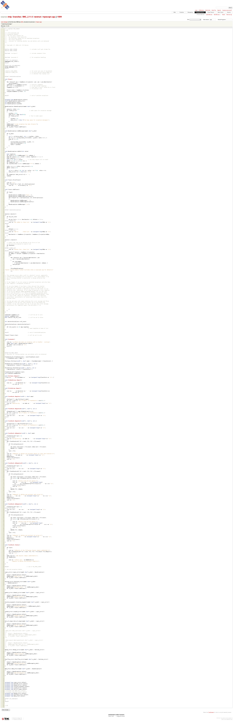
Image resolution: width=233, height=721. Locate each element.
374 (3, 536)
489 (3, 693)
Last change (4, 22)
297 (3, 431)
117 (3, 186)
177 (3, 268)
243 (3, 358)
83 (3, 140)
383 (3, 548)
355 (3, 510)
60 (3, 109)
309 (3, 448)
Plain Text (111, 716)
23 (3, 58)
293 (3, 426)
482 (3, 683)
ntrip (10, 17)
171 (3, 260)
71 (3, 124)
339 (3, 489)
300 (3, 435)
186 (3, 280)
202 (3, 302)
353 (3, 508)
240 (3, 354)
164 (3, 250)
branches (17, 17)
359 (3, 516)
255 (3, 374)
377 (3, 540)
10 (3, 41)
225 (3, 333)
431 (3, 614)
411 (3, 587)
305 (3, 442)
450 (3, 640)
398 (3, 569)
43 (3, 86)
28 (3, 65)
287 (3, 418)
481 (3, 682)
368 (3, 528)
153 (3, 235)
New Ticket (220, 12)
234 (3, 346)
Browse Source (200, 12)
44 (3, 87)
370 (3, 531)
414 (3, 591)
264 (3, 386)
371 (3, 532)
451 (3, 641)
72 (3, 125)
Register (219, 10)
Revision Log (229, 14)
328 (3, 474)
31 (3, 69)
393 (3, 562)
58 (3, 106)
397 (3, 567)
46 (3, 90)
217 (3, 322)
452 (3, 642)
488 (3, 691)
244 (3, 359)
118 (3, 188)
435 (3, 619)
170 (3, 258)
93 (3, 154)
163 (3, 249)
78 (3, 133)
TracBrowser (211, 712)
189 (3, 284)
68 (3, 120)
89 (3, 148)
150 (3, 231)
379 (3, 543)
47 (3, 91)
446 (3, 634)
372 (3, 534)
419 (3, 597)
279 (3, 407)
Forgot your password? (227, 10)
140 (3, 218)
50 (3, 95)
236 (3, 348)
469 (3, 666)
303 (3, 440)
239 (3, 352)
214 (3, 318)
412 (3, 588)
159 (3, 243)
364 (3, 523)
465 (3, 660)
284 (3, 414)
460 (3, 653)
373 (3, 535)
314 (3, 454)
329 (3, 475)
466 (3, 661)
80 (3, 136)
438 (3, 623)
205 (3, 306)
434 (3, 618)
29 (3, 66)
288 (3, 419)
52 (3, 98)
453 (3, 644)
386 (3, 553)
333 (3, 480)
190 (3, 286)
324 (3, 468)
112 (3, 179)
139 (3, 216)
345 (3, 497)
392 (3, 561)
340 (3, 490)
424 (3, 604)
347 (3, 499)
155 (3, 238)
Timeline (181, 12)
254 (3, 373)
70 (3, 122)
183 (3, 276)
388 (3, 555)
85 (3, 143)
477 (3, 676)
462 (3, 656)
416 (3, 593)
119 (3, 189)
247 (3, 363)
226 (3, 335)
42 (3, 84)
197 (3, 295)
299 (3, 434)
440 (3, 626)
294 (3, 427)
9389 (60, 17)
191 (3, 287)
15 (3, 47)
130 (3, 204)
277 (3, 404)
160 (3, 245)
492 (3, 697)
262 (3, 384)
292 (3, 425)
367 (3, 527)
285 (3, 415)
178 (3, 269)
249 (3, 366)
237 (3, 350)
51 (3, 96)
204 (3, 305)
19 (3, 53)
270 (3, 395)
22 (3, 57)
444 (3, 631)
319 (3, 461)
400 (3, 572)
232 (3, 343)
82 (3, 139)
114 (3, 182)
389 (3, 557)
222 (3, 329)
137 (3, 214)
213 (3, 317)
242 (3, 356)
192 (3, 288)
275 (3, 401)
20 (3, 54)
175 (3, 265)
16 (3, 49)
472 (3, 670)
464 (3, 659)
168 (3, 256)
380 (3, 544)
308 (3, 446)
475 (3, 674)
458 (3, 651)
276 (3, 403)
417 (3, 595)
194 (3, 291)
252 (3, 370)
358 (3, 514)
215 (3, 320)
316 (3, 457)
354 (3, 509)
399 (3, 570)
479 (3, 679)
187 (3, 282)
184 (3, 277)
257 (3, 377)
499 (3, 706)
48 (3, 92)
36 (3, 76)
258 (3, 378)
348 (3, 501)
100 (3, 163)
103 (3, 167)
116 (3, 185)
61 (3, 110)
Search (229, 12)
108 (3, 174)
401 (3, 573)
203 (3, 303)
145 (3, 224)
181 (3, 273)
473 (3, 671)
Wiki (175, 12)
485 (3, 687)
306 (3, 444)
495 (3, 701)
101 (3, 164)
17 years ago (38, 22)
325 (3, 469)
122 (3, 193)
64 (3, 114)
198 (3, 297)
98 (3, 160)
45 (3, 88)
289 (3, 420)
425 (3, 606)
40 (3, 81)
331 (3, 478)
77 (3, 132)
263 (3, 385)
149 (3, 230)
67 (3, 118)
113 (3, 181)
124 (3, 196)
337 (3, 486)
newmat (37, 17)
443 (3, 630)
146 (3, 226)
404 (3, 577)
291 (3, 423)
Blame (223, 14)
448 (3, 637)
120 (3, 190)
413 (3, 589)
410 (3, 585)
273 (3, 399)
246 (3, 362)
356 (3, 512)
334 (3, 482)
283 (3, 412)
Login (196, 10)
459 (3, 652)
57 (3, 105)
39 (3, 80)
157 (3, 241)
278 (3, 405)
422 (3, 602)
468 (3, 664)
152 (3, 234)
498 (3, 705)
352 (3, 506)
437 (3, 622)
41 (3, 83)
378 (3, 542)
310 (3, 449)
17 (3, 50)
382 (3, 547)
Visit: (188, 19)
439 (3, 625)
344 (3, 495)
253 (3, 371)
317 (3, 459)
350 (3, 504)
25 (3, 61)
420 (3, 599)
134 (3, 209)
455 (3, 647)
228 (3, 337)
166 (3, 253)
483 (3, 685)
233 (3, 344)
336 (3, 484)
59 (3, 107)
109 (3, 175)
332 (3, 479)
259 (3, 380)
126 (3, 199)
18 (3, 51)
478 (3, 678)
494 (3, 700)
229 (3, 339)
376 (3, 539)
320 (3, 463)
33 (3, 72)
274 (3, 400)
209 (3, 312)
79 (3, 134)
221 (3, 328)
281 (3, 410)
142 (3, 220)
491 (3, 696)
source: (4, 17)
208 (3, 310)
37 (3, 77)
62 (3, 111)
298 (3, 433)
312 (3, 452)
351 (3, 505)
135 (3, 211)
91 (3, 151)
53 (3, 99)
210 (3, 313)
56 (3, 103)
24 (3, 60)
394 (3, 563)
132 (3, 207)
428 (3, 610)
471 (3, 668)
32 (3, 70)
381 (3, 546)
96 (3, 158)
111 (3, 178)
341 (3, 491)
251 (3, 369)
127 (3, 200)
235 (3, 347)
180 (3, 272)
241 (3, 355)
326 (3, 471)
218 (3, 324)
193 (3, 290)
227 (3, 336)
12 (3, 43)
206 (3, 307)
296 (3, 430)
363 (3, 521)
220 (3, 327)
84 (3, 141)
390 (3, 558)
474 (3, 672)
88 (3, 147)
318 (3, 460)
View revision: (206, 19)
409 (3, 584)
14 (3, 46)
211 (3, 314)
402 (3, 574)
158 (3, 242)
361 (3, 518)
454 (3, 645)
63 (3, 113)
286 (3, 416)
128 (3, 201)
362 (3, 520)
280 (3, 408)
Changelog (190, 12)
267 (3, 390)
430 (3, 612)
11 (3, 42)
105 (3, 170)
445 (3, 633)
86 (3, 144)
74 (3, 128)
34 (3, 73)
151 (3, 233)
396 (3, 566)
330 (3, 476)
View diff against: (222, 19)
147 (3, 227)
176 (3, 267)
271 (3, 396)
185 (3, 279)
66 (3, 117)
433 (3, 617)
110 (3, 177)
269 (3, 393)
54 (3, 100)
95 (3, 156)
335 (3, 483)
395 (3, 565)
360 (3, 517)
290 (3, 422)
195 (3, 292)
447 (3, 636)
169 (3, 257)
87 (3, 145)
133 (3, 208)
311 (3, 450)
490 (3, 694)
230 (3, 340)
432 (3, 615)
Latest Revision (209, 14)
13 (3, 45)
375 (3, 538)
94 (3, 155)
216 (3, 321)
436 (3, 621)
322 (3, 465)
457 (3, 649)
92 (3, 152)
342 (3, 493)
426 (3, 607)
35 (3, 75)
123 (3, 194)
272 (3, 397)
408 (3, 583)
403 (3, 576)
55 (3, 102)
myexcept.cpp (49, 17)
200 (3, 299)
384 (3, 550)
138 (3, 215)
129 (3, 203)
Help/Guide (207, 10)
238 (3, 351)
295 (3, 429)
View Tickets (211, 12)
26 (3, 62)
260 (3, 381)
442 (3, 629)
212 (3, 316)
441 (3, 627)
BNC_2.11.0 (28, 17)
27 (3, 64)
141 (3, 219)
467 (3, 663)
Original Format (121, 716)
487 (3, 690)
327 (3, 472)
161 (3, 246)
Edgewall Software (18, 719)
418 (3, 596)
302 (3, 438)
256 (3, 376)
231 (3, 341)
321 (3, 464)
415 (3, 592)
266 (3, 389)
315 (3, 456)
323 (3, 467)
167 (3, 254)
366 (3, 525)
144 (3, 223)
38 (3, 79)
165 (3, 252)
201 (3, 301)
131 (3, 205)
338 (3, 487)
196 (3, 294)
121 (3, 192)
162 (3, 247)
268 (3, 392)
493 (3, 698)
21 (3, 56)
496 (3, 702)
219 (3, 325)
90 (3, 150)
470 (3, 667)
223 (3, 331)
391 (3, 559)
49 (3, 94)
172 (3, 261)
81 (3, 137)
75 (3, 129)
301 (3, 437)
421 (3, 600)
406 (3, 580)
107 (3, 173)
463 (3, 657)
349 (3, 502)
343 (3, 494)
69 (3, 121)
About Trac (214, 10)
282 (3, 411)
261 (3, 382)
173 (3, 263)
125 (3, 197)
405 (3, 578)
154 (3, 237)
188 (3, 283)
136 (3, 212)
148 (3, 228)
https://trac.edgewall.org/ (226, 719)
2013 (22, 22)
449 (3, 638)
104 (3, 169)
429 (3, 611)
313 (3, 453)
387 (3, 554)
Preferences (201, 10)
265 (3, 388)
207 (3, 309)
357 (3, 513)
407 (3, 581)
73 (3, 126)
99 (3, 162)
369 (3, 529)
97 (3, 159)
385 (3, 551)
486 (3, 689)
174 (3, 264)
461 (3, 655)
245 (3, 361)
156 (3, 239)
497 (3, 704)
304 (3, 441)
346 (3, 498)
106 (3, 171)
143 (3, 222)
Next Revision (217, 14)
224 (3, 332)
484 (3, 686)
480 (3, 680)
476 (3, 675)
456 (3, 648)
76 (3, 130)
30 (3, 68)
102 (3, 166)
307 (3, 445)
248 (3, 365)
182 (3, 275)
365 (3, 524)
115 (3, 184)
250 (3, 367)
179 (3, 271)
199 (3, 298)
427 (3, 608)
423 (3, 603)
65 (3, 115)
